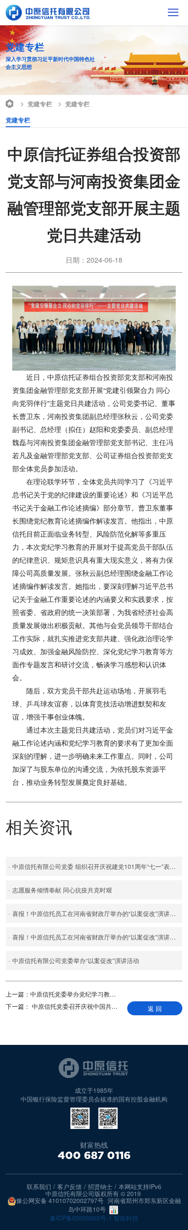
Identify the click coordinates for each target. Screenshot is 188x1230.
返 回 (155, 1008)
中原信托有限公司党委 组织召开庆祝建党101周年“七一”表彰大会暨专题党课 (95, 866)
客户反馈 (69, 1186)
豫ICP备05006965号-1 (81, 1217)
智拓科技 (126, 1217)
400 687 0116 (94, 1155)
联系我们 (39, 1186)
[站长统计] (113, 1210)
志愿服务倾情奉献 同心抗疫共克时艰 (60, 889)
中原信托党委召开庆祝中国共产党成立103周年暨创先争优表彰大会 (63, 1006)
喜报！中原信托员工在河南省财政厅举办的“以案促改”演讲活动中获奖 (95, 913)
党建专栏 (40, 103)
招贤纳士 (100, 1186)
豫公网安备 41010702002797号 (60, 1201)
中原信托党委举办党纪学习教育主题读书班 (63, 994)
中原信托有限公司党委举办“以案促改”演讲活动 (73, 960)
